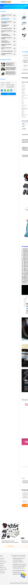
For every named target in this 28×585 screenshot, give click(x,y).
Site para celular (3, 569)
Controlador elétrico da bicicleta (8, 54)
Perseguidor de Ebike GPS (8, 51)
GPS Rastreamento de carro (8, 48)
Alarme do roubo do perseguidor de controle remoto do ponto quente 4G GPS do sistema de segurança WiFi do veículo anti (10, 64)
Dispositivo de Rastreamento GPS (8, 42)
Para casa (2, 558)
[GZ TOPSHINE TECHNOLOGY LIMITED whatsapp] (5, 90)
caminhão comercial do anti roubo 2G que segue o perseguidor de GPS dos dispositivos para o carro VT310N (19, 560)
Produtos (2, 560)
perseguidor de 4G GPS (8, 28)
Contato (8, 93)
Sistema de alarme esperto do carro (8, 19)
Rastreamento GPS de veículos (8, 45)
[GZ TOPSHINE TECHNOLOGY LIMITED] (5, 2)
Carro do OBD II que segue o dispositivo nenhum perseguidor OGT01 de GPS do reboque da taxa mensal (19, 572)
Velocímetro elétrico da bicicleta (8, 38)
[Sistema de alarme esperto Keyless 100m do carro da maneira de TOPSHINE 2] (10, 530)
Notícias (1, 565)
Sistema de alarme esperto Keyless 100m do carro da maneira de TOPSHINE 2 (10, 542)
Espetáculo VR (3, 561)
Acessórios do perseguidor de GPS (8, 35)
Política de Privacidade (2, 571)
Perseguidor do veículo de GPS (8, 16)
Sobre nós (2, 563)
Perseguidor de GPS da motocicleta (8, 22)
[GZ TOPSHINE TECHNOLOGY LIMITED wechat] (8, 90)
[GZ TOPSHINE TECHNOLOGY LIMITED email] (2, 90)
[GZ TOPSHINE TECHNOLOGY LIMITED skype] (11, 90)
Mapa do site (2, 567)
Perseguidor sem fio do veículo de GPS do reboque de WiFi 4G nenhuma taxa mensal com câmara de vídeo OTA (19, 566)
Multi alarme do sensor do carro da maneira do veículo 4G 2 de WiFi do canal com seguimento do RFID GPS (11, 68)
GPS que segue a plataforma (8, 26)
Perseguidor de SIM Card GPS (8, 31)
